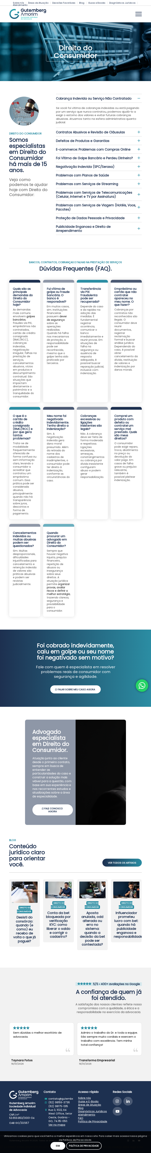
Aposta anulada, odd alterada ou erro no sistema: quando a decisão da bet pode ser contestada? (92, 929)
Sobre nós (84, 1098)
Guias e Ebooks (96, 2)
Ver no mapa (56, 1125)
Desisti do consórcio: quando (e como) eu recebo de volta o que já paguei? (24, 929)
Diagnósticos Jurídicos (122, 2)
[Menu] (137, 14)
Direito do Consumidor (24, 909)
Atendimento (20, 5)
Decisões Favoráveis (63, 2)
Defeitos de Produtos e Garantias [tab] (82, 141)
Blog (81, 2)
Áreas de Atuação (38, 2)
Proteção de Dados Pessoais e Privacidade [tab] (90, 218)
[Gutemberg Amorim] (27, 14)
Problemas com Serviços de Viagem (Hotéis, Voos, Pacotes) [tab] (96, 207)
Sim (58, 1145)
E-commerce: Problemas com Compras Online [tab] (93, 149)
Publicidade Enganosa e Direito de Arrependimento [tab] (83, 228)
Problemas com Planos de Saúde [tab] (82, 175)
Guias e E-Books (88, 1101)
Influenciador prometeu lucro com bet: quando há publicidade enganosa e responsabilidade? (129, 925)
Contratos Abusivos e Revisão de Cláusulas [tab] (90, 132)
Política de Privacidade (92, 1121)
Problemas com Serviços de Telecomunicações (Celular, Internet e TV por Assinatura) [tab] (94, 194)
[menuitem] (38, 3)
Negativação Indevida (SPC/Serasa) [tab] (85, 167)
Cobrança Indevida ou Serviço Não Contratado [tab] (93, 98)
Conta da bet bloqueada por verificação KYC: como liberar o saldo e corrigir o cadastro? (58, 925)
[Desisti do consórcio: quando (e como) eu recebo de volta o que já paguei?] (24, 891)
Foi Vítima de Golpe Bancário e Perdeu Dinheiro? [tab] (94, 158)
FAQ (80, 1118)
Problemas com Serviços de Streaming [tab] (87, 184)
